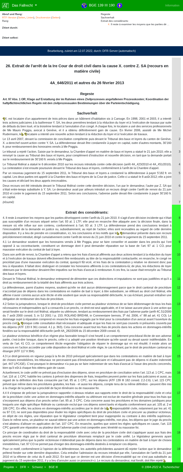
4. (109, 24)
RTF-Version (9, 17)
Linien (30, 17)
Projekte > (10, 467)
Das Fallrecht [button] (21, 5)
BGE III (53, 467)
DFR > (24, 467)
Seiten (21, 17)
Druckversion (43, 17)
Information (172, 5)
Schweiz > (39, 467)
